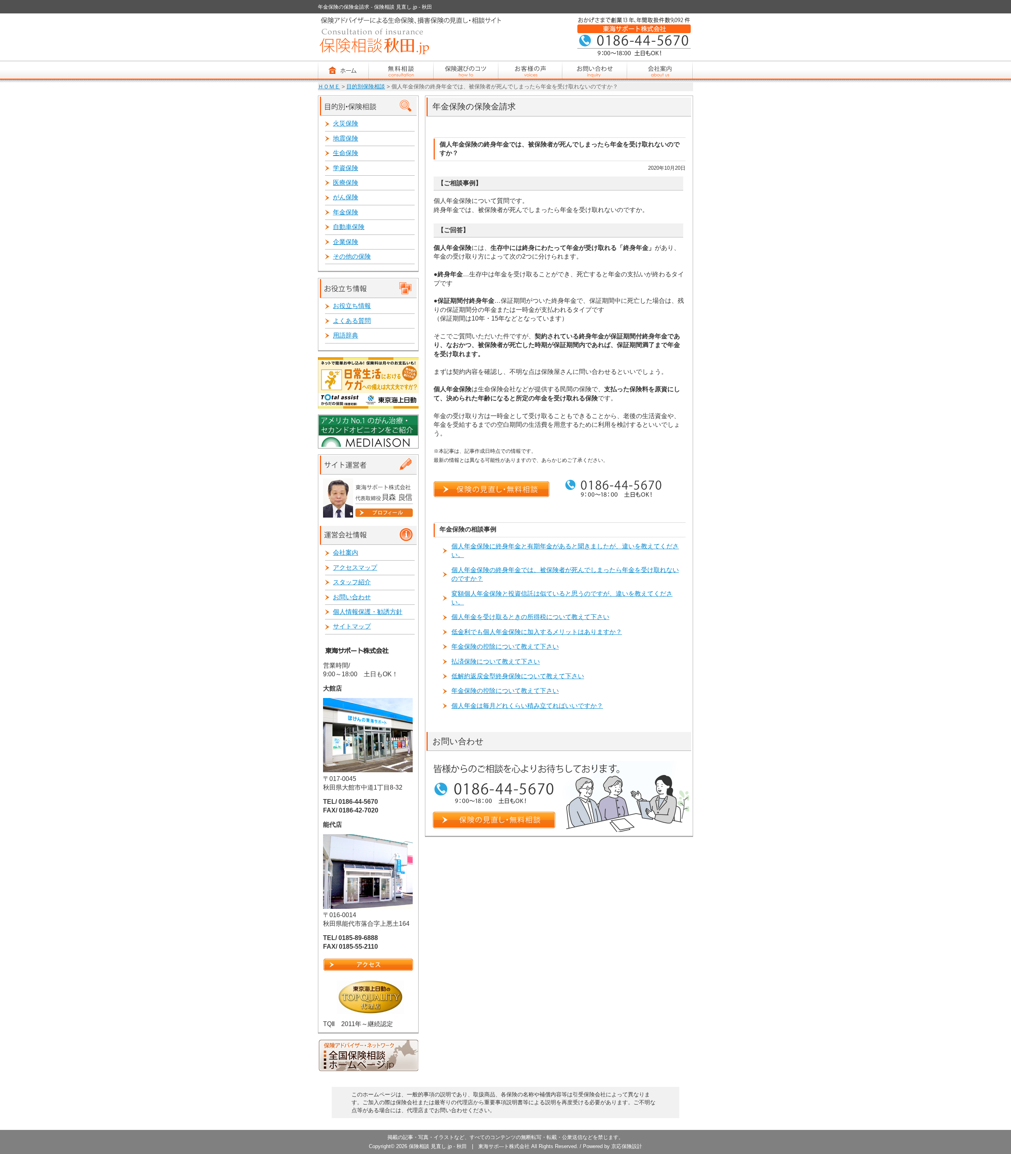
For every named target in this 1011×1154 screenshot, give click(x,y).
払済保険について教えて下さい (495, 661)
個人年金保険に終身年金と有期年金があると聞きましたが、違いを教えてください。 (565, 550)
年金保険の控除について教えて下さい (505, 646)
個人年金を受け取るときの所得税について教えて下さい (530, 617)
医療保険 (345, 182)
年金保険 (345, 212)
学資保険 (345, 168)
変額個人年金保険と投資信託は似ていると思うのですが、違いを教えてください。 (562, 598)
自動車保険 (349, 226)
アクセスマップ (355, 567)
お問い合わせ (352, 597)
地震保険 (345, 138)
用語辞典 (345, 335)
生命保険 (345, 153)
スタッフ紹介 (352, 582)
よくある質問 (352, 320)
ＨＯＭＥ (329, 87)
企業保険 (345, 241)
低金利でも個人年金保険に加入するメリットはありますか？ (536, 632)
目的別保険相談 (365, 87)
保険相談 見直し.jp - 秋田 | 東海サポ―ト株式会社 (469, 1146)
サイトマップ (352, 626)
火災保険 (345, 123)
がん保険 (345, 197)
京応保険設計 (626, 1146)
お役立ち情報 (352, 305)
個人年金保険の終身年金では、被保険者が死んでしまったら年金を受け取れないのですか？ (565, 574)
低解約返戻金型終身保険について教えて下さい (517, 676)
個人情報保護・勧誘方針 (367, 611)
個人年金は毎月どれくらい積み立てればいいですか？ (527, 705)
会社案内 (345, 552)
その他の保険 (352, 256)
